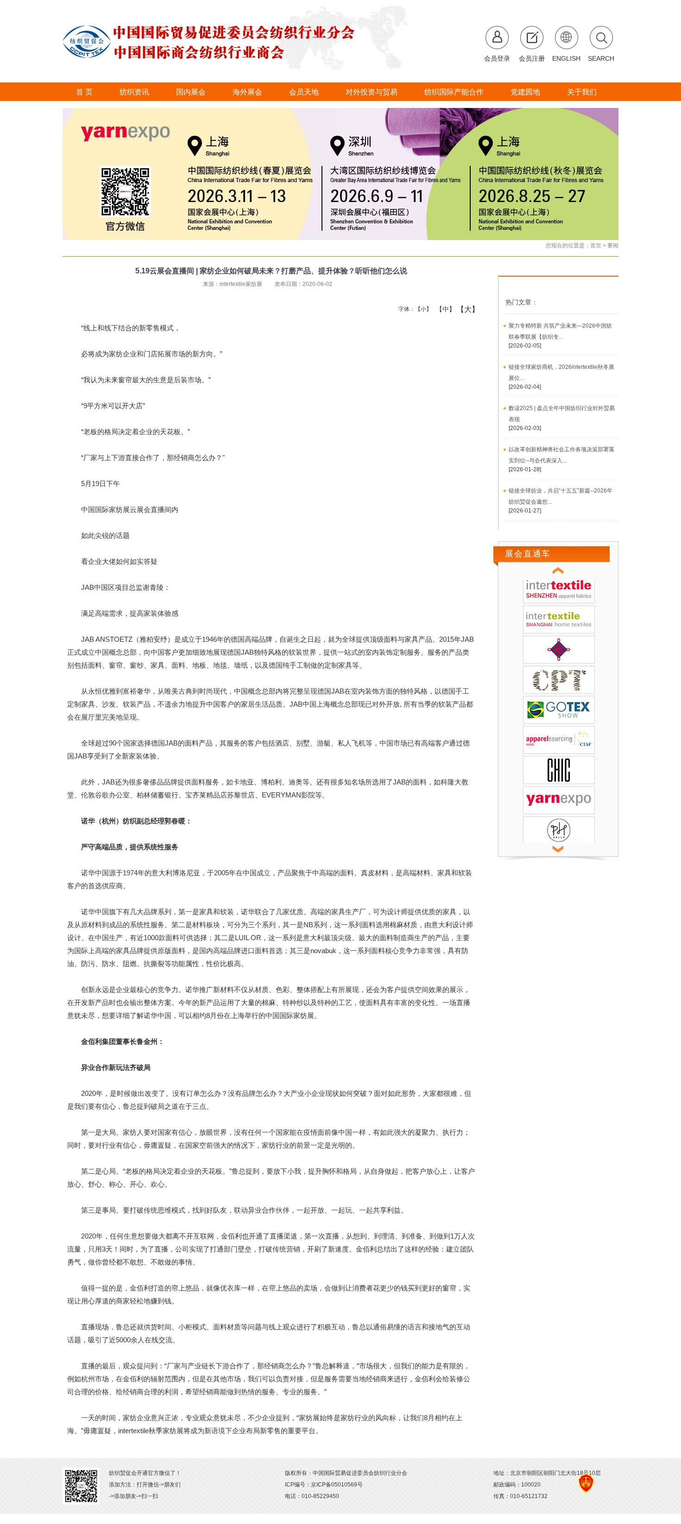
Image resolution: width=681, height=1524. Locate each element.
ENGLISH (566, 58)
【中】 (442, 309)
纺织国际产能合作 (454, 92)
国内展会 (191, 92)
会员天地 (304, 92)
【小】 (421, 309)
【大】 (463, 309)
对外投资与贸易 (371, 92)
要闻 (612, 245)
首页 (595, 245)
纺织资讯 (134, 92)
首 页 (84, 92)
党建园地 (525, 92)
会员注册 (532, 58)
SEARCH (601, 58)
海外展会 (247, 92)
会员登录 (497, 58)
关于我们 (582, 92)
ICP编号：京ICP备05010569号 (324, 1484)
